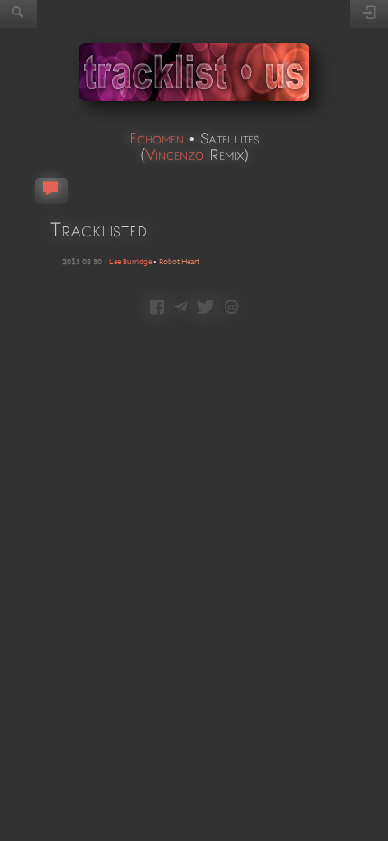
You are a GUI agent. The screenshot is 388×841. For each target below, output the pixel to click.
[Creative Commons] (231, 309)
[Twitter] (206, 309)
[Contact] (181, 309)
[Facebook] (157, 309)
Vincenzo (174, 153)
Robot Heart (179, 262)
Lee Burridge (130, 262)
